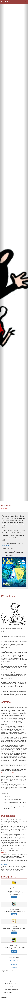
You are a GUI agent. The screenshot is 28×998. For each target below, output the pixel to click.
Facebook (5, 545)
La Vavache (14, 964)
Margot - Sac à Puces (14, 957)
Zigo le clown (14, 967)
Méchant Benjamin (14, 961)
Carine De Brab (5, 2)
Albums (14, 897)
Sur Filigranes (4, 864)
